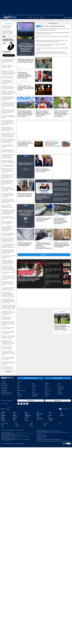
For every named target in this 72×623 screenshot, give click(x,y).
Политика (47, 388)
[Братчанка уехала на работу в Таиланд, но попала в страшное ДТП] (44, 210)
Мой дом (34, 390)
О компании (3, 383)
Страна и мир (60, 388)
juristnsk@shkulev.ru (27, 439)
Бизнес (18, 385)
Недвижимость (35, 394)
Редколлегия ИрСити (53, 180)
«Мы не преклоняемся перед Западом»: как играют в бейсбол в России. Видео (53, 263)
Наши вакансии (4, 388)
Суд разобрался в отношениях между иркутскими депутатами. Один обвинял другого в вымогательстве (25, 75)
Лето (33, 388)
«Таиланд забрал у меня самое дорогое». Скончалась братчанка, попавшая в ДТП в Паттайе (26, 88)
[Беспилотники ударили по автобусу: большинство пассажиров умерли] (25, 234)
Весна (18, 386)
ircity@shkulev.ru (13, 438)
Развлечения (47, 394)
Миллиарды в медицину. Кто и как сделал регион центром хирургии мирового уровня (26, 61)
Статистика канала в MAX (6, 394)
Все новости (8, 23)
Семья (59, 383)
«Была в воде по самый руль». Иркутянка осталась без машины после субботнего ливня (25, 144)
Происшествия (48, 390)
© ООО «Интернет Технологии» (19, 443)
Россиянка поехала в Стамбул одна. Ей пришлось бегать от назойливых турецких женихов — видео (53, 270)
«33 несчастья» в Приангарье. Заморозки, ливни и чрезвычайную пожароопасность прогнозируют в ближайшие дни (26, 47)
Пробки (36, 17)
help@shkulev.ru (8, 440)
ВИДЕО (44, 260)
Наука (33, 392)
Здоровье (19, 395)
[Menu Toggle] (1, 17)
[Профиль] (70, 17)
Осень (46, 386)
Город (18, 388)
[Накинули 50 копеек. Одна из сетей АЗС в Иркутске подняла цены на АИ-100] (25, 185)
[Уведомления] (67, 17)
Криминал (34, 385)
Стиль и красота (61, 386)
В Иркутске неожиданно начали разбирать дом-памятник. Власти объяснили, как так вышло (52, 144)
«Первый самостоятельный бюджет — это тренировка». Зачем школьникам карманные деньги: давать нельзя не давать (26, 213)
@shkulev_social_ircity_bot (47, 431)
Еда (18, 392)
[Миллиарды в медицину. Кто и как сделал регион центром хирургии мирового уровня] (43, 62)
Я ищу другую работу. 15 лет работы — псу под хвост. (26, 163)
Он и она (46, 385)
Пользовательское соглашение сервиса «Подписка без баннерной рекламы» (49, 439)
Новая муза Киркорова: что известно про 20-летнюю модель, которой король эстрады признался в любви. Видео (53, 276)
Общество (47, 383)
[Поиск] (64, 17)
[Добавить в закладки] (33, 54)
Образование (34, 395)
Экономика (60, 392)
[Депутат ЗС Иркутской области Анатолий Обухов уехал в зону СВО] (44, 160)
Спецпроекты (60, 394)
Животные (19, 394)
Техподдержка (4, 390)
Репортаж (62, 311)
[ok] (27, 404)
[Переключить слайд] (70, 273)
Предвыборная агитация (6, 392)
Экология (59, 390)
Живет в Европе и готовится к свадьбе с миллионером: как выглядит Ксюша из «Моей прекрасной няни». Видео (29, 279)
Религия (46, 395)
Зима (33, 383)
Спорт (59, 385)
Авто (18, 383)
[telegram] (18, 404)
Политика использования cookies (42, 436)
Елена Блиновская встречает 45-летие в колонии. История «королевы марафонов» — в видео (53, 282)
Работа (46, 392)
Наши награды (4, 386)
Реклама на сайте (4, 385)
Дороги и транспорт (21, 390)
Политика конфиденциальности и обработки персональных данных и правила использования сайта (53, 441)
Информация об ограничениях (42, 434)
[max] (24, 404)
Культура (34, 386)
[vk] (21, 404)
